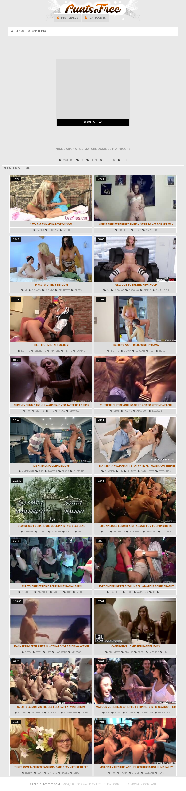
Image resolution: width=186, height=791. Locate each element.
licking (80, 351)
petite (68, 351)
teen (93, 159)
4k (107, 290)
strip (137, 230)
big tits (109, 159)
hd (121, 471)
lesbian (53, 230)
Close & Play (93, 122)
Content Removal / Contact (134, 784)
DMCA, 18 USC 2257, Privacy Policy (86, 784)
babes (40, 230)
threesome (146, 712)
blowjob (119, 290)
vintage (28, 531)
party (84, 712)
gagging (133, 290)
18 (81, 159)
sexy (40, 773)
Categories (97, 17)
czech (66, 230)
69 (25, 290)
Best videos (69, 17)
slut (116, 411)
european (135, 531)
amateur (151, 230)
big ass (36, 290)
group (69, 531)
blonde (49, 290)
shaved (131, 471)
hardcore (61, 652)
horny (28, 773)
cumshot (151, 531)
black (127, 351)
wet (80, 531)
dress (78, 290)
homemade (70, 712)
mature (67, 159)
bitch (128, 592)
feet (151, 351)
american (28, 471)
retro (27, 652)
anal (61, 411)
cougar (140, 351)
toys (161, 773)
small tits (162, 290)
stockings (164, 471)
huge (162, 351)
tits (124, 159)
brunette (124, 230)
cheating (78, 471)
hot (28, 411)
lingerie (166, 531)
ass (40, 471)
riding (147, 290)
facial (128, 411)
